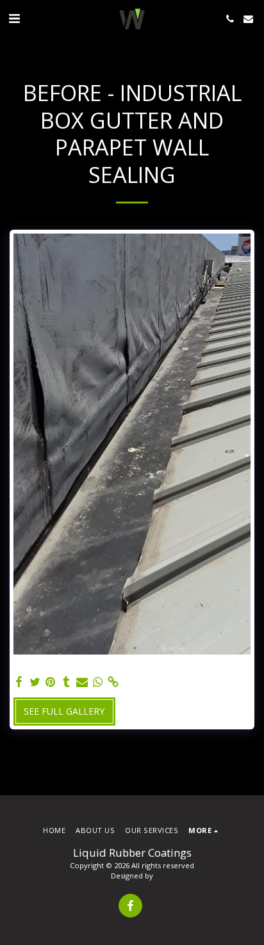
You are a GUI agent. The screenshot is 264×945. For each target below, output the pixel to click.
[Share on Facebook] (19, 682)
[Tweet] (35, 682)
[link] (113, 682)
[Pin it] (50, 682)
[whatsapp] (98, 682)
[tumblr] (66, 682)
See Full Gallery (64, 711)
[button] (14, 18)
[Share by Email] (82, 682)
